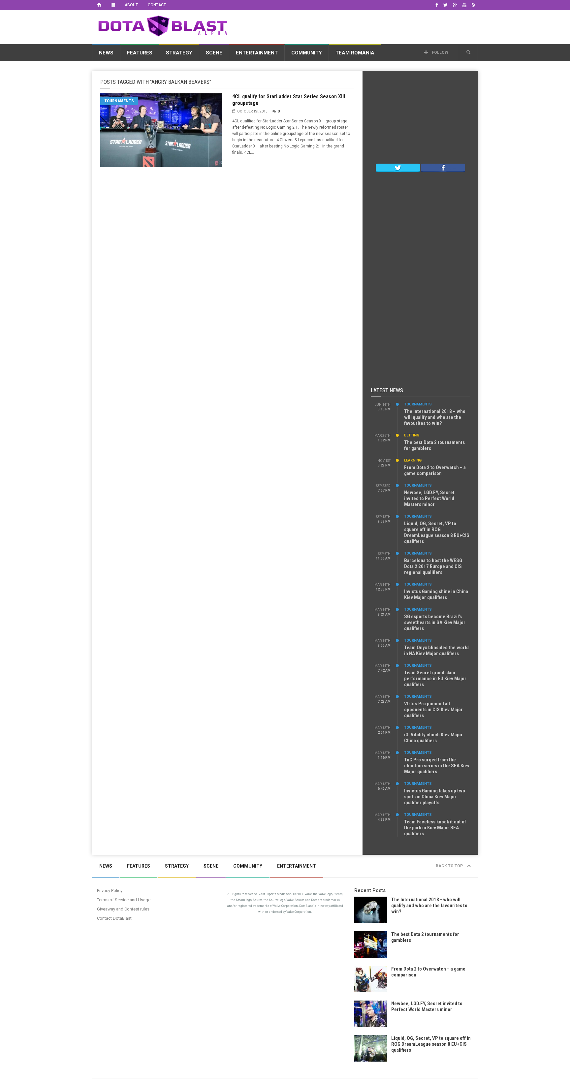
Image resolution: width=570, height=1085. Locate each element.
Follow (439, 52)
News (106, 53)
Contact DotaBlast (114, 918)
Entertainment (257, 53)
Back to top (450, 866)
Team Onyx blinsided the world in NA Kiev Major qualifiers (436, 650)
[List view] (113, 5)
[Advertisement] (358, 26)
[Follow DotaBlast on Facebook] (443, 167)
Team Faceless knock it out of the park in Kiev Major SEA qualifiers (435, 828)
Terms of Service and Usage (123, 899)
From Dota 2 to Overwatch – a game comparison (435, 470)
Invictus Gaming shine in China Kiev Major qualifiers (436, 594)
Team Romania (354, 53)
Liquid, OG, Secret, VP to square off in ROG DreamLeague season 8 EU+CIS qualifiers (436, 532)
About (131, 5)
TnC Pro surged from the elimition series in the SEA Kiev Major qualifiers (436, 766)
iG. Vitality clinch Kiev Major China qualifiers (433, 738)
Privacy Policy (109, 890)
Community (306, 53)
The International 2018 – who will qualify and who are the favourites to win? (434, 417)
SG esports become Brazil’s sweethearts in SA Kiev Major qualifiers (434, 622)
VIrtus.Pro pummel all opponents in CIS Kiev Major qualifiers (433, 709)
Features (139, 53)
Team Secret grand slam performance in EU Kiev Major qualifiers (435, 678)
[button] (468, 52)
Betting (411, 435)
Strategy (179, 53)
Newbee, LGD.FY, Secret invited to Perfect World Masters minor (429, 498)
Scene (214, 53)
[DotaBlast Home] (99, 5)
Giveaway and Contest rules (123, 909)
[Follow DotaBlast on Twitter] (398, 167)
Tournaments (119, 100)
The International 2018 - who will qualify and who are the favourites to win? (429, 905)
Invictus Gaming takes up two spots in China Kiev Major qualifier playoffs (434, 797)
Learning (413, 460)
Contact (157, 5)
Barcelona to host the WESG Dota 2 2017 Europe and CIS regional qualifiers (433, 566)
